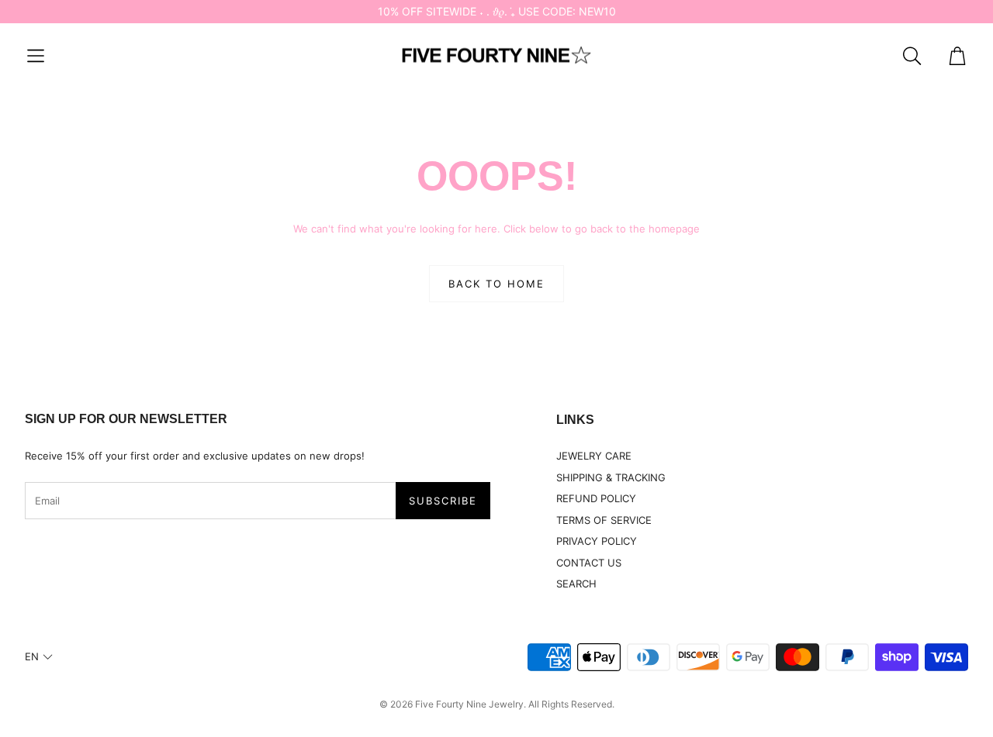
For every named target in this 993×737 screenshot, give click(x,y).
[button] (36, 56)
